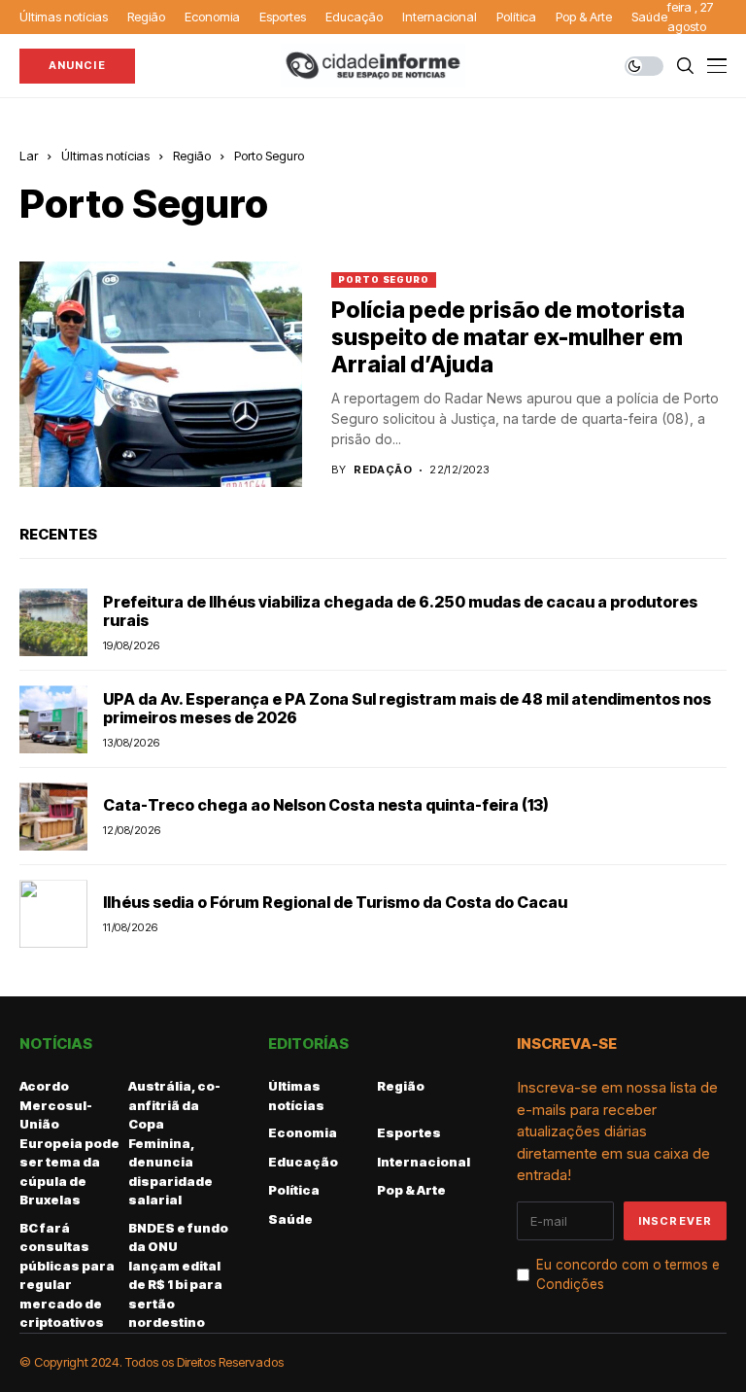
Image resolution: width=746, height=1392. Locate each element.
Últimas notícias (105, 155)
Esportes (409, 1132)
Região (192, 155)
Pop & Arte (411, 1190)
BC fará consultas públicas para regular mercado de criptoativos (67, 1275)
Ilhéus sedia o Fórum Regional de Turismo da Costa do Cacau (335, 902)
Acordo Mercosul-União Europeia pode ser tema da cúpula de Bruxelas (69, 1142)
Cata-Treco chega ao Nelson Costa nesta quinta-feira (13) (326, 805)
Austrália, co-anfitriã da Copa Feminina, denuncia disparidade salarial (174, 1142)
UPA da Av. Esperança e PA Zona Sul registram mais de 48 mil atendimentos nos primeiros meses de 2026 (407, 708)
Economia (302, 1132)
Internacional (423, 1161)
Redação (383, 470)
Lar (28, 155)
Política (294, 1190)
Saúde (290, 1219)
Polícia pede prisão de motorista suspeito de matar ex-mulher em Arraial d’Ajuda (508, 336)
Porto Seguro (269, 155)
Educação (303, 1161)
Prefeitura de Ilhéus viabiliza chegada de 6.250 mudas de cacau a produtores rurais (400, 611)
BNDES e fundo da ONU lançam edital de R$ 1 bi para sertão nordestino (178, 1275)
